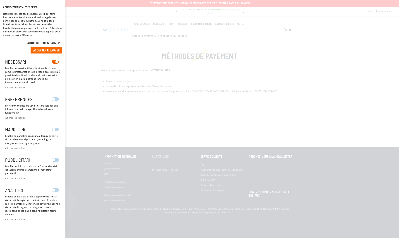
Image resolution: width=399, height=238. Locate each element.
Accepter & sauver (46, 50)
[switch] (55, 62)
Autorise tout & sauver (43, 43)
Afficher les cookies (15, 88)
